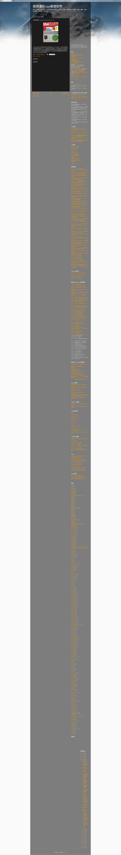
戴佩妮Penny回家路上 (75, 158)
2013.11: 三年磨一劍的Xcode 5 (77, 301)
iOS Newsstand (74, 621)
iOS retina (73, 630)
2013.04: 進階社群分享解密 (76, 314)
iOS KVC (73, 612)
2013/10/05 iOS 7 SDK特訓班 (77, 236)
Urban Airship (74, 721)
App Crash (73, 531)
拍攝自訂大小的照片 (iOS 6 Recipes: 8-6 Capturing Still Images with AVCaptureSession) (79, 457)
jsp (71, 666)
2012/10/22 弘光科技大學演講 (77, 260)
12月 (84, 761)
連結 (72, 509)
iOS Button (73, 600)
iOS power (73, 626)
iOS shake (73, 641)
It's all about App (74, 63)
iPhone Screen (74, 659)
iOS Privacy (73, 627)
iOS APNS (73, 588)
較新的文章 (36, 93)
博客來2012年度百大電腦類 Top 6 (85, 787)
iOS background (74, 596)
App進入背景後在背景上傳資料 (77, 475)
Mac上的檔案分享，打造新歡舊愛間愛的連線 (85, 775)
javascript (73, 663)
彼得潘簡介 (73, 53)
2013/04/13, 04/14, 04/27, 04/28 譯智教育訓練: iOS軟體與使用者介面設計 (79, 248)
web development (74, 728)
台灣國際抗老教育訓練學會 (76, 160)
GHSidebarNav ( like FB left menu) (78, 468)
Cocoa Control (74, 422)
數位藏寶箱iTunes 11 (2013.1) (77, 370)
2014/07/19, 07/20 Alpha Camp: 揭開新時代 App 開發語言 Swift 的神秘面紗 (79, 219)
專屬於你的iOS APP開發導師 (76, 55)
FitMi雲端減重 (74, 152)
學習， (72, 518)
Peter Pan (73, 696)
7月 (84, 835)
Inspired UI (73, 417)
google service (74, 575)
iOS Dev (72, 603)
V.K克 (72, 722)
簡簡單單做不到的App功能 (76, 524)
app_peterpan (77, 74)
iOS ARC (73, 591)
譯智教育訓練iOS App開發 (78, 68)
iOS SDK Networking (75, 638)
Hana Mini (73, 576)
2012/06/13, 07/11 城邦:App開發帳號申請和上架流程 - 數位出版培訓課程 (79, 265)
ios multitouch (74, 618)
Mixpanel (73, 686)
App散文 (73, 545)
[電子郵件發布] (47, 54)
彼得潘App (73, 494)
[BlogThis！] (50, 54)
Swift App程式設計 (74, 712)
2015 (83, 754)
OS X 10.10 (73, 690)
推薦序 (72, 506)
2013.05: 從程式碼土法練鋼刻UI (77, 312)
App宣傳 (73, 542)
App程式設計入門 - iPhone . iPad (77, 58)
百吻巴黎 (73, 491)
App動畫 (73, 543)
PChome (73, 695)
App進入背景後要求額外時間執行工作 (78, 477)
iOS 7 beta (73, 587)
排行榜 (72, 503)
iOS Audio (73, 593)
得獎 (72, 501)
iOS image (73, 611)
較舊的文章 (65, 93)
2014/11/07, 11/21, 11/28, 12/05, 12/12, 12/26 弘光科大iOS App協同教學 (79, 214)
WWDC (72, 730)
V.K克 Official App (74, 148)
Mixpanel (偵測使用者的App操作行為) (78, 461)
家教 (72, 498)
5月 (84, 838)
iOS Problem (73, 629)
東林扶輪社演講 (85, 811)
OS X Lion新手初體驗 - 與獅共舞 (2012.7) (79, 379)
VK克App (73, 725)
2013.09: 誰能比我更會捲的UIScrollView (79, 305)
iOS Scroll (73, 633)
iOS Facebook (74, 605)
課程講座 (73, 516)
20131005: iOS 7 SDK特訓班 (77, 278)
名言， (72, 489)
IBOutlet (72, 581)
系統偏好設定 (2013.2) (75, 369)
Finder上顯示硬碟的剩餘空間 (85, 790)
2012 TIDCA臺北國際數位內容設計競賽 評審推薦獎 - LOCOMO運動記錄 (79, 141)
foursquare (73, 570)
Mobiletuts (73, 420)
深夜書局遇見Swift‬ (74, 507)
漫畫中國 (73, 161)
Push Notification (74, 701)
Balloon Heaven (74, 163)
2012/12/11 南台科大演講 (76, 257)
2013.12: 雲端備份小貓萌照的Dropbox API (79, 300)
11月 (84, 828)
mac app (73, 677)
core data (73, 567)
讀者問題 (73, 525)
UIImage (73, 718)
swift (72, 710)
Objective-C (73, 689)
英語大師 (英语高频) (75, 146)
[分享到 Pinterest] (54, 54)
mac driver (73, 680)
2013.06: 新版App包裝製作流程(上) (78, 311)
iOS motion (73, 615)
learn (72, 671)
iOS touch (73, 650)
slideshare (73, 75)
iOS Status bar (74, 642)
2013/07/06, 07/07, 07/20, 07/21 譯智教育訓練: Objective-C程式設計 (79, 241)
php (72, 698)
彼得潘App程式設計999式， (76, 495)
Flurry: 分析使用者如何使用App (77, 448)
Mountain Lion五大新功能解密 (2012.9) (79, 375)
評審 (72, 513)
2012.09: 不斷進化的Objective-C (77, 326)
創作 (72, 510)
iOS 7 (72, 585)
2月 (84, 843)
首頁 (51, 93)
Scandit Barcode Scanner (76, 462)
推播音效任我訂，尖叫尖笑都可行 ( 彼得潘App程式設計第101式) (85, 800)
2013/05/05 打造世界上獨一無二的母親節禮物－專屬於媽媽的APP (79, 243)
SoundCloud (73, 709)
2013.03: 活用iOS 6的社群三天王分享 (78, 315)
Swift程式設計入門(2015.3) (76, 84)
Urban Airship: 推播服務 (76, 444)
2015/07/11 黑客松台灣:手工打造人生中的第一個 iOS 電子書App (79, 191)
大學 (72, 486)
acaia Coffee (73, 151)
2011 (83, 847)
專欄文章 (73, 500)
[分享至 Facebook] (53, 54)
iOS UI (72, 651)
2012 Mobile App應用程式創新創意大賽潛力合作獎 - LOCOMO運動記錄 (79, 136)
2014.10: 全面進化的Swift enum (77, 284)
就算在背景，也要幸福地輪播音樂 (85, 814)
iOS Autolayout (74, 594)
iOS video (73, 654)
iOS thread (73, 647)
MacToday (38, 56)
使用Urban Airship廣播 (85, 768)
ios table (73, 645)
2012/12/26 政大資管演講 (76, 255)
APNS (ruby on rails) (75, 465)
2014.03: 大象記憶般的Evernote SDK (78, 297)
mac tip (72, 681)
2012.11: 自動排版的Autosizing (77, 323)
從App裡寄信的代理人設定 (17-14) (78, 94)
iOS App (72, 590)
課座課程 (73, 515)
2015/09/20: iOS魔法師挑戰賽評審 (78, 180)
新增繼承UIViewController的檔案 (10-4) (79, 96)
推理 (72, 504)
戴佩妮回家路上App (75, 519)
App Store (73, 534)
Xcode (72, 731)
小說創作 (73, 488)
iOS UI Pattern (74, 428)
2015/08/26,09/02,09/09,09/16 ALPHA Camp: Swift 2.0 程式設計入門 (78, 185)
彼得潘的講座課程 (74, 60)
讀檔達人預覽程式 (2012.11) (76, 373)
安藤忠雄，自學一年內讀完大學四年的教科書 (85, 781)
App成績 (73, 539)
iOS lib (72, 423)
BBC (72, 560)
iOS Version (73, 653)
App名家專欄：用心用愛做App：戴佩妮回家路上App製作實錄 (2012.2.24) (79, 395)
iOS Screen (73, 632)
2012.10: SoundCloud (75, 325)
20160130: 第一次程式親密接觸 (77, 168)
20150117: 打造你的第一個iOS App (78, 275)
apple (72, 552)
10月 (84, 830)
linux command (74, 672)
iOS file (72, 606)
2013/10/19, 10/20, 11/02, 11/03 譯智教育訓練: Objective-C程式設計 (79, 232)
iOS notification (74, 623)
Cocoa (72, 564)
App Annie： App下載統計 (76, 442)
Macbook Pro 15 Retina (84, 794)
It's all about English (75, 78)
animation (73, 530)
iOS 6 (72, 584)
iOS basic (73, 597)
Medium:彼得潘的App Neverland (77, 62)
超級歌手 (73, 157)
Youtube (72, 733)
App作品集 (73, 59)
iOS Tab (72, 644)
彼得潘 (72, 492)
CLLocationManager (75, 563)
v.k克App (73, 724)
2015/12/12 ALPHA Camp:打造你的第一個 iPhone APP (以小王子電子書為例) (79, 173)
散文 (72, 512)
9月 (84, 831)
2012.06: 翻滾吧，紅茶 (75, 332)
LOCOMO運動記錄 (75, 155)
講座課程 (73, 522)
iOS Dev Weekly (74, 414)
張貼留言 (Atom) (39, 96)
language (73, 669)
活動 (72, 497)
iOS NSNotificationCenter (76, 624)
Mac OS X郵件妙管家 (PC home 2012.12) (85, 819)
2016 (83, 753)
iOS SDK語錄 (73, 639)
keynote (72, 668)
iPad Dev (73, 657)
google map (73, 573)
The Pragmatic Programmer (76, 716)
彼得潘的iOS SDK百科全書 (78, 70)
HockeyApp (73, 578)
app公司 (72, 537)
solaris (72, 707)
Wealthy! (73, 149)
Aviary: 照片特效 (74, 441)
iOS (72, 582)
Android (72, 528)
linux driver (73, 674)
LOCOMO (73, 675)
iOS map (73, 614)
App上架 (73, 536)
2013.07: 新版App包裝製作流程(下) (78, 309)
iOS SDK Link (74, 636)
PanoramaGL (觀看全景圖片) (77, 464)
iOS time (73, 648)
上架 (72, 485)
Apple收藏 (73, 555)
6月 (84, 836)
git (71, 572)
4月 (84, 840)
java (72, 662)
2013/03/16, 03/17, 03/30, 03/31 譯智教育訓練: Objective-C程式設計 (79, 254)
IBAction (72, 579)
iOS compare (73, 602)
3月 (84, 841)
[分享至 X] (52, 54)
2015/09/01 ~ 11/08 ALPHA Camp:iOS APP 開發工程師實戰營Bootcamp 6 (78, 182)
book (72, 561)
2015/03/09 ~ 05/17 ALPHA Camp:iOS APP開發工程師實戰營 (78, 207)
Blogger (65, 852)
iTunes (72, 660)
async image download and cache (78, 467)
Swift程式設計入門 (74, 56)
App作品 (73, 540)
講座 (72, 521)
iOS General (73, 609)
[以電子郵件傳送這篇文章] (49, 54)
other (72, 693)
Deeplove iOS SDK (83, 72)
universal (73, 719)
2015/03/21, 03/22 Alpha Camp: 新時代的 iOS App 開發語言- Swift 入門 (79, 204)
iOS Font (73, 608)
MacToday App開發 (79, 64)
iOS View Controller (75, 656)
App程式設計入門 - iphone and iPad (78, 546)
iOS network (73, 620)
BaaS (72, 558)
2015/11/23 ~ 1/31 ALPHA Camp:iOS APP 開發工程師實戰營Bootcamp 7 (79, 178)
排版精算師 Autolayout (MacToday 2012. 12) (85, 824)
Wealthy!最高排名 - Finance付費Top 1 (78, 128)
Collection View (74, 566)
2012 (83, 759)
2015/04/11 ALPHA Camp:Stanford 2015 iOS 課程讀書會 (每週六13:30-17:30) (79, 202)
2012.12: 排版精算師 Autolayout (77, 322)
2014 (83, 756)
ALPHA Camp (74, 527)
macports (73, 683)
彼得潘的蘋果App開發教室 (79, 71)
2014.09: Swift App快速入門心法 (77, 285)
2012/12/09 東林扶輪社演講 (76, 258)
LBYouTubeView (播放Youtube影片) (78, 459)
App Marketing (74, 533)
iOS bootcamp (74, 599)
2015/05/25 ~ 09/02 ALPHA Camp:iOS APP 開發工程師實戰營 (78, 199)
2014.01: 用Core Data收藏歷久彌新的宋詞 (79, 298)
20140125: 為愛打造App (76, 277)
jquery (72, 665)
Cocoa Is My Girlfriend (75, 426)
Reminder (73, 704)
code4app (73, 425)
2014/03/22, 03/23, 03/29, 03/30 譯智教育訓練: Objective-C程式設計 (79, 224)
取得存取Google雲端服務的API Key (85, 764)
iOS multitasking (74, 617)
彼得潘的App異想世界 (47, 6)
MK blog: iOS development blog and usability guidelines (78, 430)
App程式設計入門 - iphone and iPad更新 (79, 548)
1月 (84, 845)
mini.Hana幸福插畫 (75, 154)
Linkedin (73, 57)
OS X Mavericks (74, 692)
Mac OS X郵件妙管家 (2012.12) (77, 372)
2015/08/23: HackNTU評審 (76, 186)
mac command (74, 678)
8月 (84, 833)
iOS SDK (73, 635)
